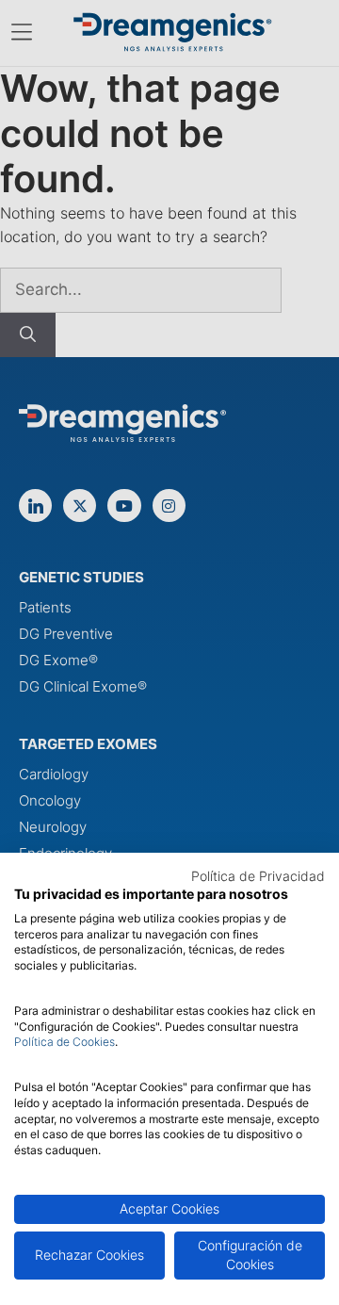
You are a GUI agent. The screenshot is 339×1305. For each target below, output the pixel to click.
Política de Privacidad (258, 876)
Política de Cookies (64, 1042)
